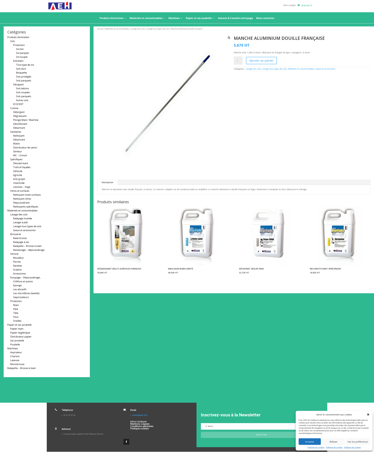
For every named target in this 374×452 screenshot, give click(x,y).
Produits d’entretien (111, 18)
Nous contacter (265, 18)
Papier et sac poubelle (199, 18)
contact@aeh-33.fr (140, 415)
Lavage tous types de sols (158, 28)
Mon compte (289, 5)
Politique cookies (139, 428)
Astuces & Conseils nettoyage (235, 18)
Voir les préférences (358, 441)
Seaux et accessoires (325, 68)
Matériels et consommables (146, 18)
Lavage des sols (138, 28)
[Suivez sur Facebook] (126, 442)
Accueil (100, 28)
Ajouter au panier (261, 60)
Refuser (333, 441)
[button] (368, 414)
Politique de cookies (316, 447)
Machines (174, 18)
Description (107, 182)
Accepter (309, 441)
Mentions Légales (140, 424)
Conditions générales (141, 426)
